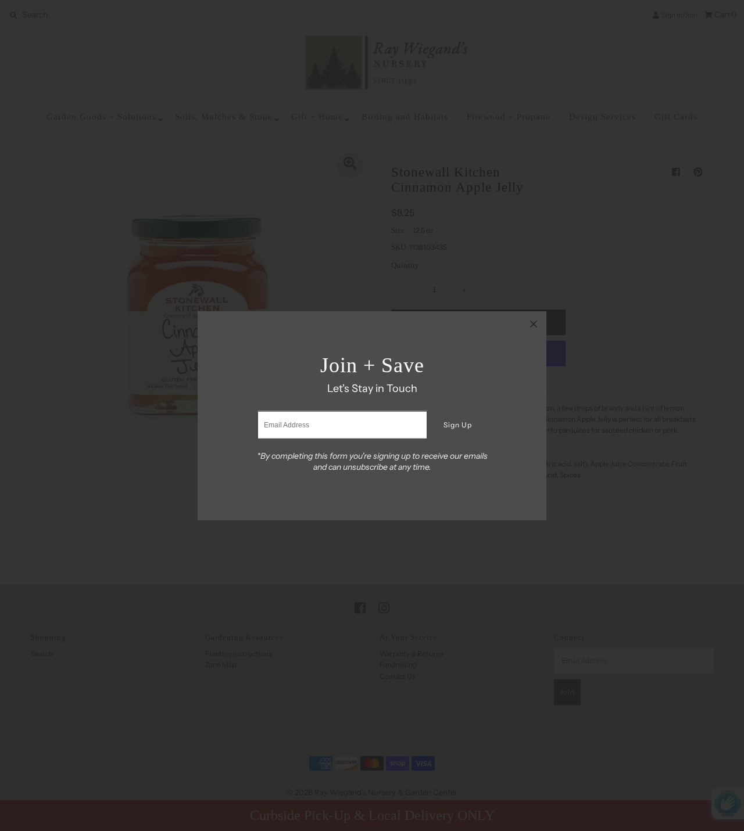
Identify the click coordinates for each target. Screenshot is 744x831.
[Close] (533, 324)
